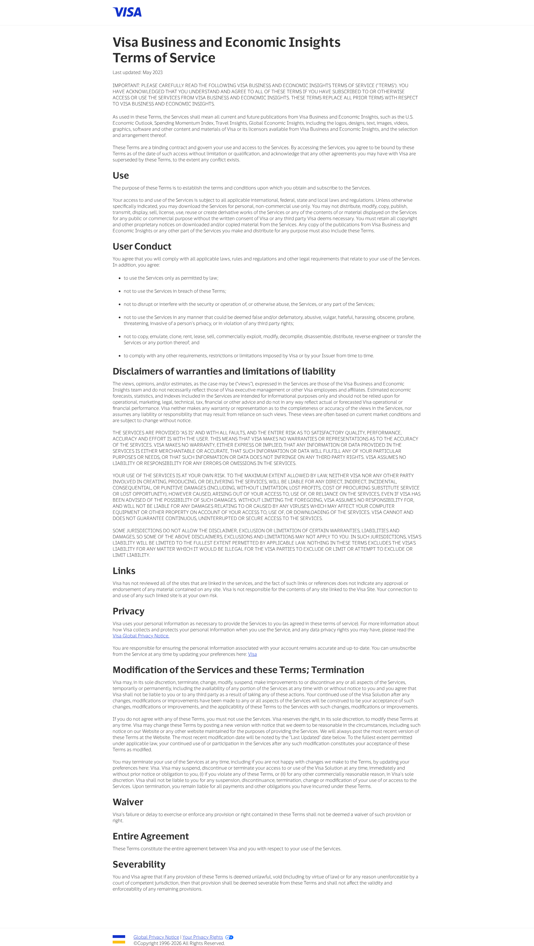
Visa (252, 654)
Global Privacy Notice (156, 937)
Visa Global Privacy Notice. (141, 635)
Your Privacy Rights (202, 937)
